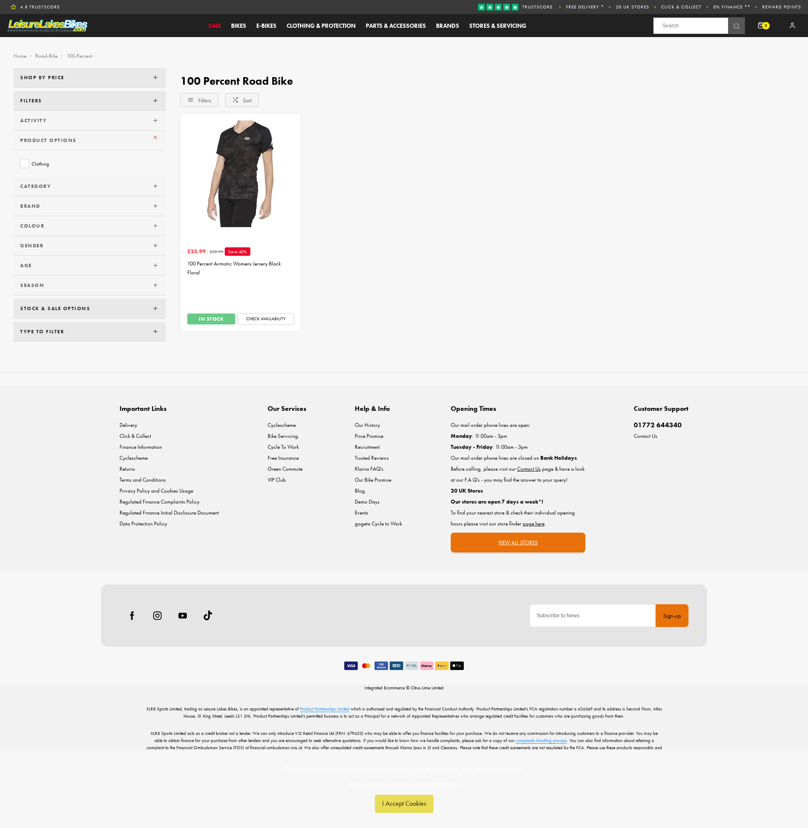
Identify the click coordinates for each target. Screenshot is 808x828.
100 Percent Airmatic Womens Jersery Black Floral (234, 268)
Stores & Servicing (497, 26)
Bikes (238, 26)
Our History (367, 425)
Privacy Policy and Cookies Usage (156, 490)
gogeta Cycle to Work (378, 523)
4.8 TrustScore (40, 7)
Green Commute (285, 468)
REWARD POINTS (781, 7)
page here (534, 523)
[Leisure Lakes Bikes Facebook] (132, 615)
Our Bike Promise (373, 479)
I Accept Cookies (404, 803)
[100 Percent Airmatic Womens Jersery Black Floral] (240, 174)
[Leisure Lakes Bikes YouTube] (182, 615)
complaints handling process (541, 740)
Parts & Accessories (396, 26)
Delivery (128, 425)
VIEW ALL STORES (518, 542)
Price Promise (369, 435)
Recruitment (367, 446)
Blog (360, 490)
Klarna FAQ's (369, 468)
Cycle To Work (283, 446)
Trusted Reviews (372, 457)
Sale (214, 26)
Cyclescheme (134, 457)
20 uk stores (632, 7)
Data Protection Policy (143, 523)
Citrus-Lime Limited (427, 688)
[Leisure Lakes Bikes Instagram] (157, 615)
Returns (127, 468)
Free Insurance (283, 457)
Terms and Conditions (143, 479)
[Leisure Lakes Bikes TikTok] (208, 615)
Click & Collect (681, 7)
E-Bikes (266, 26)
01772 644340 (658, 425)
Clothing (40, 164)
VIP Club (277, 479)
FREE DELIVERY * (585, 7)
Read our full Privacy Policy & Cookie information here (404, 783)
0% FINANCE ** (731, 7)
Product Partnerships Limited (324, 709)
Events (361, 512)
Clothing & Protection (321, 26)
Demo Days (367, 501)
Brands (447, 26)
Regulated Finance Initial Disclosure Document (169, 512)
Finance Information (141, 446)
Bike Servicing (283, 435)
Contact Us (645, 435)
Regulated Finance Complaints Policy (159, 501)
